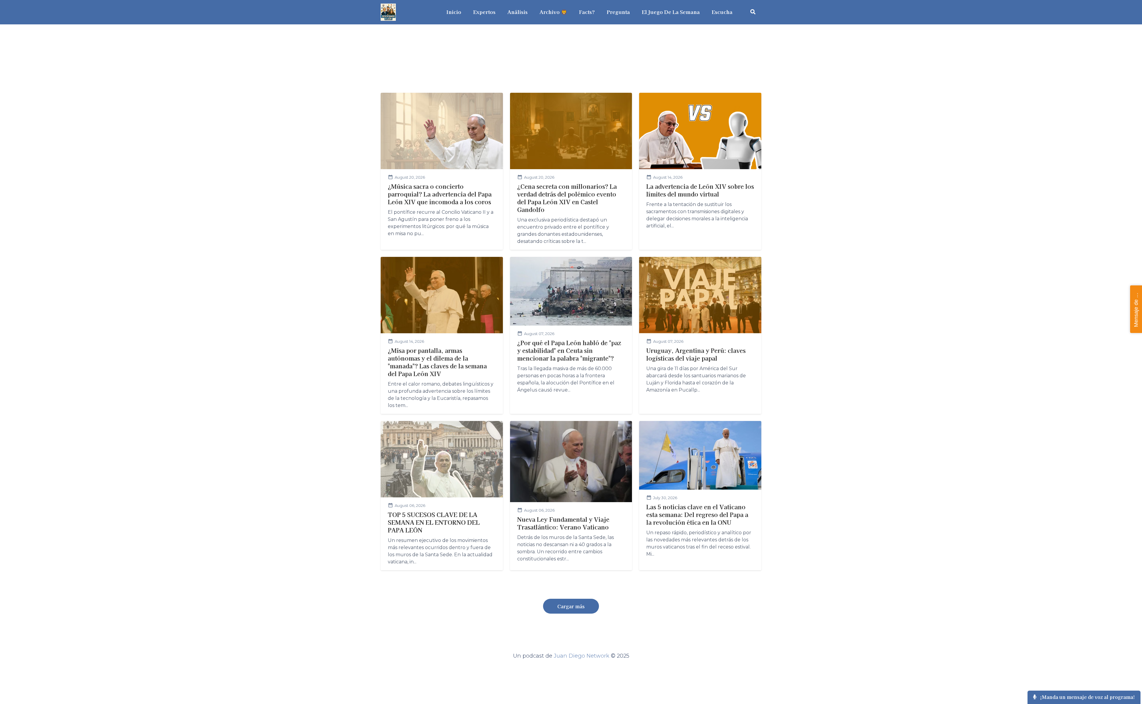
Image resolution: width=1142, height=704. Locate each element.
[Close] (869, 15)
